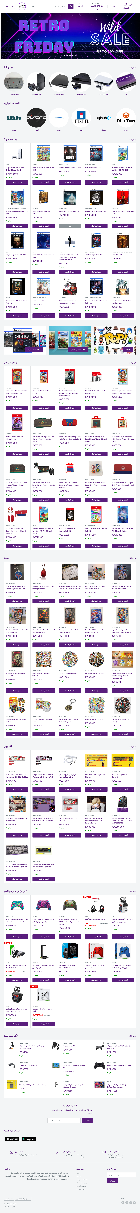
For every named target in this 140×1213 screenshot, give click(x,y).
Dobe (7, 962)
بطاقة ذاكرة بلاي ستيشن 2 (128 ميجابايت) (32, 1084)
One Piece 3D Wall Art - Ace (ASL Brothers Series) (17, 631)
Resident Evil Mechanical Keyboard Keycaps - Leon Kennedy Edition (93, 820)
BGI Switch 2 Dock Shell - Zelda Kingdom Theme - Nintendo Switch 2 (16, 485)
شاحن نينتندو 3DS (69, 1046)
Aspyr (8, 298)
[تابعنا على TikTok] (130, 1202)
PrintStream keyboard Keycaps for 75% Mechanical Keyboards (16, 865)
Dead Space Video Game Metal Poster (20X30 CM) (69, 631)
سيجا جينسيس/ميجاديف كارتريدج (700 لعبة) (75, 1066)
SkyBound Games (90, 165)
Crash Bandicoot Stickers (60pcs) (41, 674)
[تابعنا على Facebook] (122, 1202)
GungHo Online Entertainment (16, 208)
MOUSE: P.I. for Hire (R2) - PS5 (95, 211)
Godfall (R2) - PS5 (38, 301)
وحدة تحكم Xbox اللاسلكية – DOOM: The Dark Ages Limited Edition (69, 921)
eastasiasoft (116, 208)
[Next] (136, 82)
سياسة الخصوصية (82, 1179)
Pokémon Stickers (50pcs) (94, 719)
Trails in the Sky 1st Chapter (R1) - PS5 (17, 212)
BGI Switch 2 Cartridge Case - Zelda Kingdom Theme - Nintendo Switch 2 (96, 439)
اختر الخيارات (96, 937)
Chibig (114, 165)
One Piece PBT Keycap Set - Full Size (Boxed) (16, 819)
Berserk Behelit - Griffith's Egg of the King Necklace (43, 587)
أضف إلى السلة (17, 182)
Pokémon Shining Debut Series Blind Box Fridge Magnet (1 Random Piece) (122, 675)
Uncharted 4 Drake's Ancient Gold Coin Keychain (68, 720)
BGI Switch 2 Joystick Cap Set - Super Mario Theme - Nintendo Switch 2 (95, 485)
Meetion (35, 962)
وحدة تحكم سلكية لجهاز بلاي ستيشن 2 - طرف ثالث (119, 1047)
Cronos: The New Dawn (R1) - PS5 (70, 168)
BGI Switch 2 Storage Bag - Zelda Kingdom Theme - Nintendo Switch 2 (43, 439)
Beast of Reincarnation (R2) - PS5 (42, 212)
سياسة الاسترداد (81, 1183)
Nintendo (9, 388)
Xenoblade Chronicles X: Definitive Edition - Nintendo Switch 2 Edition (68, 393)
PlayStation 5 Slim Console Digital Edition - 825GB (15, 169)
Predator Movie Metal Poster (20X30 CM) (15, 674)
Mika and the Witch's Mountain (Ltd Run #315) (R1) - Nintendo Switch (42, 531)
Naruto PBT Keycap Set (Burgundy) (119, 776)
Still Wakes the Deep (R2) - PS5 (69, 211)
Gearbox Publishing (39, 298)
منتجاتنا (78, 1176)
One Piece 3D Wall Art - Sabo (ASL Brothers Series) (121, 587)
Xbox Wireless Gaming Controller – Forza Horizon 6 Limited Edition (17, 920)
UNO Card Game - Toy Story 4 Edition (42, 720)
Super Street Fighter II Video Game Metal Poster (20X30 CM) (122, 631)
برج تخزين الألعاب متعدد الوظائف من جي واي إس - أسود (16, 1010)
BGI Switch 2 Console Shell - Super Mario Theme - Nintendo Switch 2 (16, 531)
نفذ (70, 226)
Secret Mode (63, 208)
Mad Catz (66, 1082)
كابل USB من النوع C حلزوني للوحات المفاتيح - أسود (68, 776)
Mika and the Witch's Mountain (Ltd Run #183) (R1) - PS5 (122, 169)
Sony (8, 165)
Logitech (62, 962)
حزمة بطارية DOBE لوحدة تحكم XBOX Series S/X (16, 966)
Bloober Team (63, 165)
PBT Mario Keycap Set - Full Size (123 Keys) (69, 819)
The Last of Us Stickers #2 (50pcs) (120, 720)
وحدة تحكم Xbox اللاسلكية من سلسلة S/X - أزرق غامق (121, 966)
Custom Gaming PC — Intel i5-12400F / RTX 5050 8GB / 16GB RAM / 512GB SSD (122, 820)
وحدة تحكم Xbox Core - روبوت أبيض (42, 1010)
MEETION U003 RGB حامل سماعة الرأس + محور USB (43, 966)
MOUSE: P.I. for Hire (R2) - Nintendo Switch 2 (67, 530)
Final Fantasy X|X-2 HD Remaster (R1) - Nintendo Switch (122, 530)
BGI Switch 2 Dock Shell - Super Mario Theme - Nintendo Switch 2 (123, 484)
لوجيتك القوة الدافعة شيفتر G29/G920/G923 (67, 966)
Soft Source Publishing (93, 298)
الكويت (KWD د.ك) (21, 1199)
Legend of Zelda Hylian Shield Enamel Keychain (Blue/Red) (16, 587)
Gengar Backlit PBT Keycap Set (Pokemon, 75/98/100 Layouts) (42, 819)
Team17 (34, 165)
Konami (34, 252)
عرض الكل (132, 67)
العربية (7, 1199)
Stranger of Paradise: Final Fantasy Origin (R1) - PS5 (68, 302)
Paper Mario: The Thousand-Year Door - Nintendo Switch (17, 392)
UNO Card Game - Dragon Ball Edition (16, 720)
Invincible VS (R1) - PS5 (93, 168)
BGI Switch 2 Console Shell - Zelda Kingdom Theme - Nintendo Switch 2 (43, 485)
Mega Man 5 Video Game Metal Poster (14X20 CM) (95, 631)
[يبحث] (70, 6)
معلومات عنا (80, 1189)
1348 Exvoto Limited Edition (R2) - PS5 (123, 212)
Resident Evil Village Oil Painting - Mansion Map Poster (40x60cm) (70, 587)
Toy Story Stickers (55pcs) (67, 673)
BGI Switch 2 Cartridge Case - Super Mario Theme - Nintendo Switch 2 (69, 485)
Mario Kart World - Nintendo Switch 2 (41, 392)
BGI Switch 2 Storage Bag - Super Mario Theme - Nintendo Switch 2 (70, 438)
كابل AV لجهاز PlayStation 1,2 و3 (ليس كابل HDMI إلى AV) (31, 1047)
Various (8, 252)
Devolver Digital (90, 208)
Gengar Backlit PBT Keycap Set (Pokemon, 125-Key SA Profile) (42, 776)
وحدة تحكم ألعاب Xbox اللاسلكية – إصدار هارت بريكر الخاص (43, 920)
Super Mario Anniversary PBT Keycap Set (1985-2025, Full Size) (17, 776)
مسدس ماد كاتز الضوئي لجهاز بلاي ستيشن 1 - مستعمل (74, 1086)
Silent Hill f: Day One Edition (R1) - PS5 (43, 256)
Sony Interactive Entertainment (123, 252)
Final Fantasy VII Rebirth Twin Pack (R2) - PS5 (121, 302)
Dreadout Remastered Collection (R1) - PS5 (96, 302)
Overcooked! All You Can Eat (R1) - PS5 (43, 169)
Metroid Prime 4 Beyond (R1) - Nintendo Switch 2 (16, 438)
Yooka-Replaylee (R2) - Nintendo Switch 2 (96, 530)
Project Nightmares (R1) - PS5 (16, 255)
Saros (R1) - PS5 (117, 255)
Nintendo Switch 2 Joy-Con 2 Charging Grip (95, 392)
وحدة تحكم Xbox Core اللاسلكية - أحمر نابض (95, 966)
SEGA (60, 252)
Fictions (35, 208)
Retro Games (36, 434)
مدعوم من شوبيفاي (10, 1206)
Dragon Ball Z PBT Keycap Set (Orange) (95, 776)
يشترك (87, 1120)
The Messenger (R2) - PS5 (93, 255)
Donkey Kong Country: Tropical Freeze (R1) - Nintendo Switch (122, 392)
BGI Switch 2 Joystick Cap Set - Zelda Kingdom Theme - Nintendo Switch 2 (123, 439)
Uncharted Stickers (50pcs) (94, 673)
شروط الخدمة (81, 1186)
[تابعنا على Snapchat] (134, 1202)
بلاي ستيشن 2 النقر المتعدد (28, 1065)
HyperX (87, 916)
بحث (78, 1173)
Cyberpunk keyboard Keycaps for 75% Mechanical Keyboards (43, 865)
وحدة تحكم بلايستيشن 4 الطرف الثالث (119, 1065)
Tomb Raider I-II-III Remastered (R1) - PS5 (16, 302)
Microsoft (9, 916)
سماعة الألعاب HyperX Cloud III (95, 919)
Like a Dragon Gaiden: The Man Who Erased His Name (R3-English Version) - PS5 (69, 257)
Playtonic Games (90, 526)
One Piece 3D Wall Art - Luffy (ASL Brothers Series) (95, 587)
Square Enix (63, 298)
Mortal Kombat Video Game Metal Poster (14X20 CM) (43, 631)
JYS (113, 916)
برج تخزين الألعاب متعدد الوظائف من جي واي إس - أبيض (122, 920)
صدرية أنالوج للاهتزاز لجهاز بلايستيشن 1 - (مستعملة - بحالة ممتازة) (120, 1086)
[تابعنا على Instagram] (126, 1202)
